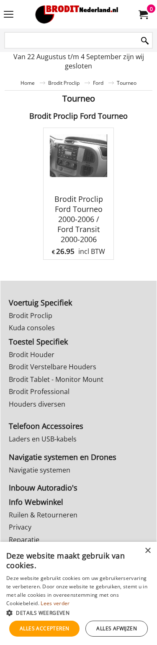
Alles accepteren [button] (44, 628)
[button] (78, 612)
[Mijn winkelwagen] (142, 14)
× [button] (147, 551)
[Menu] (8, 15)
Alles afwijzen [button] (116, 628)
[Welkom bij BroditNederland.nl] (77, 14)
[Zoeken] (145, 41)
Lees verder (55, 603)
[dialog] (78, 593)
